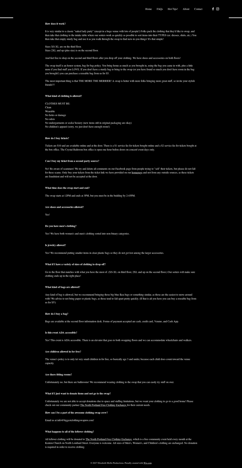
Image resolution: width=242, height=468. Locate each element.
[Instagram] (218, 9)
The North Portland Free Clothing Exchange (103, 405)
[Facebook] (213, 9)
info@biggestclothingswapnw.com (75, 420)
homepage (137, 172)
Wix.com (148, 462)
